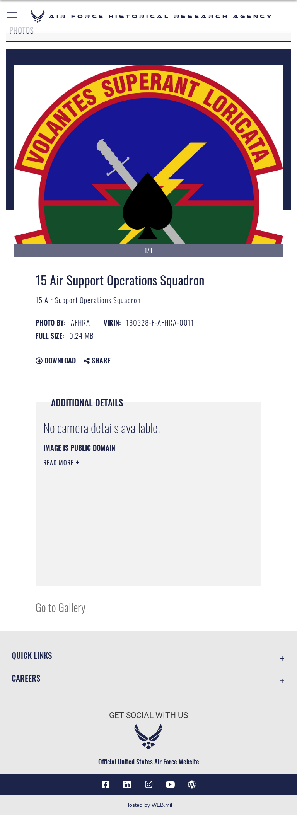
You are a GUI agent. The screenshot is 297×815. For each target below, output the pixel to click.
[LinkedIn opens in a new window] (127, 784)
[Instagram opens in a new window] (148, 784)
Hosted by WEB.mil (148, 805)
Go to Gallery (60, 606)
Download (59, 360)
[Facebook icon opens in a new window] (105, 784)
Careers (26, 678)
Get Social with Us (148, 715)
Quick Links (32, 655)
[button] (12, 16)
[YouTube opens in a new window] (170, 784)
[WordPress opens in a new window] (192, 784)
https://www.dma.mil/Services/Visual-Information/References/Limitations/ (134, 522)
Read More (59, 462)
